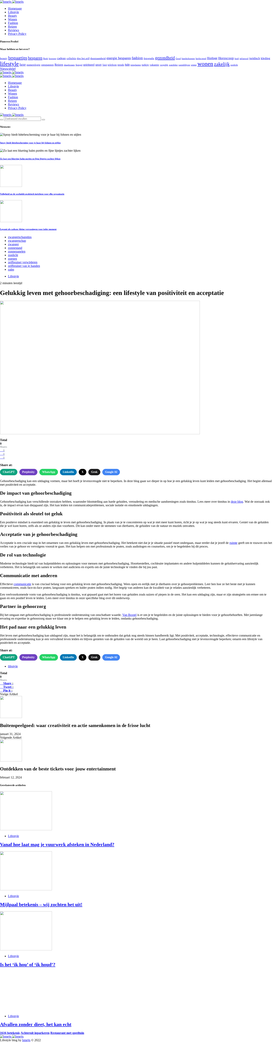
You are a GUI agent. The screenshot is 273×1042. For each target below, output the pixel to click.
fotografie (149, 58)
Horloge (212, 58)
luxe (23, 64)
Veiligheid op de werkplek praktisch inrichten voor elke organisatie (32, 194)
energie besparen (119, 58)
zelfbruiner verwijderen (22, 262)
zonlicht (234, 65)
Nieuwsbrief (8, 68)
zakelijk (222, 64)
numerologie (33, 64)
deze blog (237, 501)
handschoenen (188, 58)
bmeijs (26, 1040)
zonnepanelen (16, 251)
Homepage (15, 8)
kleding (265, 58)
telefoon (112, 64)
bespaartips (17, 57)
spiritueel (89, 64)
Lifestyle (13, 12)
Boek (45, 58)
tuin (127, 64)
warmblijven (184, 65)
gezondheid (165, 57)
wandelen (173, 65)
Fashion (13, 23)
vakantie (154, 64)
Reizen (12, 26)
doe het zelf (83, 58)
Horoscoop (226, 58)
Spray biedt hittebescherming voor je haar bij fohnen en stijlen (30, 142)
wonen (205, 63)
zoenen (12, 258)
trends (121, 64)
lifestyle (9, 63)
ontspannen (47, 64)
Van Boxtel (129, 615)
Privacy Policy (17, 33)
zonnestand (15, 248)
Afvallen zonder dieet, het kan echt (35, 1024)
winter (194, 65)
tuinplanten (136, 65)
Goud (178, 58)
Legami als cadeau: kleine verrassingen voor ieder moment (28, 229)
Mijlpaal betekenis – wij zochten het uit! (41, 904)
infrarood (244, 58)
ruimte (233, 543)
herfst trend (201, 58)
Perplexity (28, 471)
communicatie (22, 584)
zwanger (13, 244)
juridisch (254, 58)
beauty (3, 58)
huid (237, 58)
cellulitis (71, 58)
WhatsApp (48, 471)
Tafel (104, 65)
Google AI (111, 471)
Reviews (13, 30)
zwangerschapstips (20, 237)
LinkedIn (68, 471)
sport (98, 64)
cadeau (61, 58)
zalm (11, 269)
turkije (145, 64)
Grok (94, 471)
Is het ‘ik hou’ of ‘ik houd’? (27, 964)
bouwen (52, 58)
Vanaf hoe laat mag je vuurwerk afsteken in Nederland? (57, 844)
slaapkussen (69, 65)
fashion (137, 58)
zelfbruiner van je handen (24, 266)
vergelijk (164, 65)
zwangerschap (17, 240)
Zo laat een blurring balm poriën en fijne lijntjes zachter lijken (30, 158)
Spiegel (79, 65)
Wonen (12, 19)
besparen (35, 58)
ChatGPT (9, 471)
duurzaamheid (98, 58)
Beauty (12, 15)
